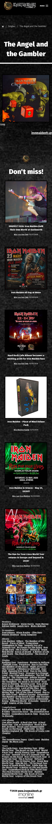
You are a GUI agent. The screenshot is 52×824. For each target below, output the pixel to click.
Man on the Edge (11, 688)
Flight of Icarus (38, 666)
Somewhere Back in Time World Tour (27, 769)
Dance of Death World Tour (16, 765)
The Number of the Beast (15, 666)
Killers (19, 641)
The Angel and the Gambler (32, 26)
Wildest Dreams (27, 694)
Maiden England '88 (12, 731)
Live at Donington (23, 724)
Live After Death (10, 722)
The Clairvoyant (19, 677)
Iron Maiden (8, 641)
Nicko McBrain (38, 626)
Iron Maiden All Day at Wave (26, 292)
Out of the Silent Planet (28, 692)
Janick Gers (23, 626)
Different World (18, 701)
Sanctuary (22, 662)
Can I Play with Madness (22, 675)
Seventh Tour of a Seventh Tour (28, 754)
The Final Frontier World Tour (17, 771)
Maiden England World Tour (22, 772)
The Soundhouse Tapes (14, 739)
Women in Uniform (39, 662)
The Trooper (8, 669)
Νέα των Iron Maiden (21, 496)
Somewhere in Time (12, 645)
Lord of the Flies (30, 688)
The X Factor (22, 649)
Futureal (36, 690)
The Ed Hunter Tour (25, 761)
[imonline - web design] (26, 795)
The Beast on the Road (27, 750)
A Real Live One (29, 722)
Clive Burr (37, 632)
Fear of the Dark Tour (35, 756)
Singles (11, 26)
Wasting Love (28, 684)
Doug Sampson (29, 634)
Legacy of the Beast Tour (28, 776)
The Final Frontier (24, 654)
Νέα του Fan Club (21, 235)
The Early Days (9, 748)
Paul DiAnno (8, 632)
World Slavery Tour (25, 752)
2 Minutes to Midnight (28, 669)
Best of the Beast (11, 709)
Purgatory (24, 664)
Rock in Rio (41, 724)
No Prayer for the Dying (29, 647)
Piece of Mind (17, 643)
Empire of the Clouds (20, 703)
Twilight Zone (10, 664)
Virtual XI (35, 649)
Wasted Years (16, 673)
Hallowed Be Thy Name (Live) (30, 686)
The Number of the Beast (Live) (18, 696)
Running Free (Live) (18, 671)
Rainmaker (43, 694)
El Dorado (33, 701)
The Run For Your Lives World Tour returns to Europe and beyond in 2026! (26, 557)
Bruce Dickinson (10, 624)
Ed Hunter (27, 709)
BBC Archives (9, 726)
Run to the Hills (40, 664)
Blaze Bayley (23, 632)
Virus (43, 688)
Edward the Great (20, 712)
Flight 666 (29, 729)
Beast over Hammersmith (30, 726)
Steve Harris (27, 624)
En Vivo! (40, 729)
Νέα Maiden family (21, 430)
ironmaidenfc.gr (41, 133)
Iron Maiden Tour (28, 748)
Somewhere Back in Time (24, 714)
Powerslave (32, 643)
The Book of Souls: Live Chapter (26, 732)
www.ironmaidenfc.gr (30, 791)
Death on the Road (12, 729)
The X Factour (26, 759)
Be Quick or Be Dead (29, 681)
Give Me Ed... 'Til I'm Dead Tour (31, 763)
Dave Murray (42, 624)
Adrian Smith (9, 626)
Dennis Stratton (10, 634)
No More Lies (16, 741)
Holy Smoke (15, 679)
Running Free (9, 662)
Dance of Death (23, 651)
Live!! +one (34, 739)
